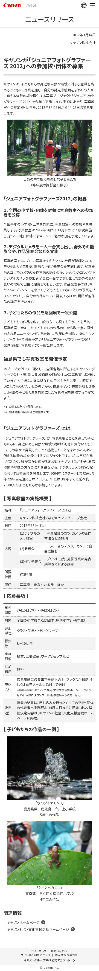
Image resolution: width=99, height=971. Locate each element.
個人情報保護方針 (66, 955)
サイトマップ (39, 951)
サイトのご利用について (36, 955)
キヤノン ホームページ (23, 922)
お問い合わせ (59, 951)
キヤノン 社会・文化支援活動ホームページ (38, 929)
